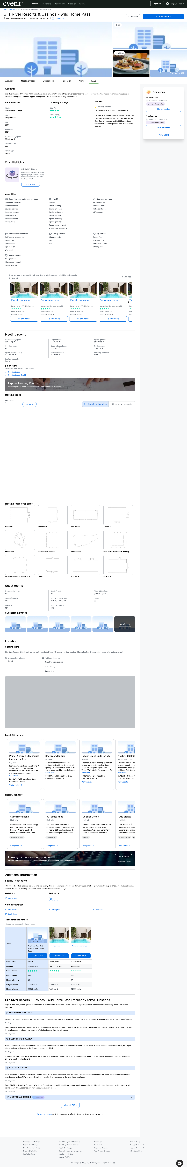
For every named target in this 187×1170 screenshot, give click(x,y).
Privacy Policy (135, 1142)
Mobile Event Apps (65, 1148)
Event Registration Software (69, 1145)
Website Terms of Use (137, 1148)
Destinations (60, 4)
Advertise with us (136, 1151)
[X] (51, 899)
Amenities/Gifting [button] (124, 837)
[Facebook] (56, 899)
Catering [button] (85, 837)
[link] (24, 807)
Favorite (134, 16)
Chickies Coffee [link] (91, 816)
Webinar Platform (65, 1157)
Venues (35, 4)
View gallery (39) (177, 73)
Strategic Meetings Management (70, 1151)
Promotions (46, 4)
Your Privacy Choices (102, 1151)
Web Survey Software (66, 1154)
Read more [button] (13, 776)
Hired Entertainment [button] (17, 837)
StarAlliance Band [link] (19, 816)
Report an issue (44, 1114)
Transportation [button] (51, 837)
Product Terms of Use (137, 1145)
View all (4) (164, 135)
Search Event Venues (31, 1145)
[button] (56, 49)
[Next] (132, 764)
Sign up (174, 4)
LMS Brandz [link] (125, 816)
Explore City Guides (30, 1151)
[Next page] (128, 302)
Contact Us (98, 1145)
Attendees (9, 401)
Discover (72, 4)
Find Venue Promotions (31, 1148)
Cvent (4, 10)
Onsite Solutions (29, 1154)
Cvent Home (98, 1142)
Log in (181, 4)
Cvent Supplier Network (31, 1142)
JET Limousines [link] (54, 816)
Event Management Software (69, 1142)
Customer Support (100, 1148)
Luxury (82, 4)
